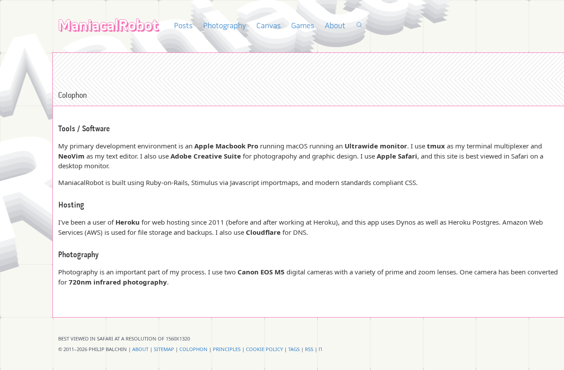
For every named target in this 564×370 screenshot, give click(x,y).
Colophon (193, 349)
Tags (294, 349)
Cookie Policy (264, 349)
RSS (309, 349)
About (335, 26)
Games (302, 26)
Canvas (268, 26)
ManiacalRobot (108, 27)
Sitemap (164, 349)
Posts (183, 26)
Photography (224, 26)
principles (227, 349)
